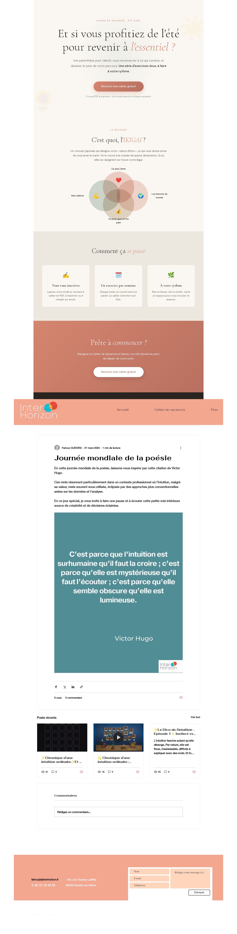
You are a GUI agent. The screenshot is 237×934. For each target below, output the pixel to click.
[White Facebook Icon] (170, 914)
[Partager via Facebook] (56, 686)
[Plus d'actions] (181, 448)
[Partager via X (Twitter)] (64, 686)
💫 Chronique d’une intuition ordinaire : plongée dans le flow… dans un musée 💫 (116, 760)
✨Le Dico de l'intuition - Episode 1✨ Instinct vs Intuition (174, 732)
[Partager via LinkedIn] (73, 686)
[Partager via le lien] (81, 686)
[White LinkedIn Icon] (157, 914)
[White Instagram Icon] (183, 914)
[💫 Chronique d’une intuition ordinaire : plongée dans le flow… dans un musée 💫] (119, 738)
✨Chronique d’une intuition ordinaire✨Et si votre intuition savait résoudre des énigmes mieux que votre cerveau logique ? (61, 760)
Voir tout (195, 717)
